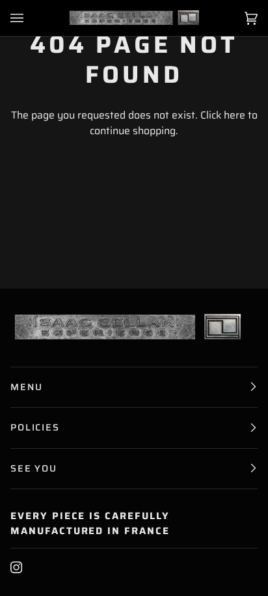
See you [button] (33, 468)
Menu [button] (26, 387)
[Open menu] (29, 18)
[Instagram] (16, 567)
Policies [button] (35, 427)
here (234, 115)
